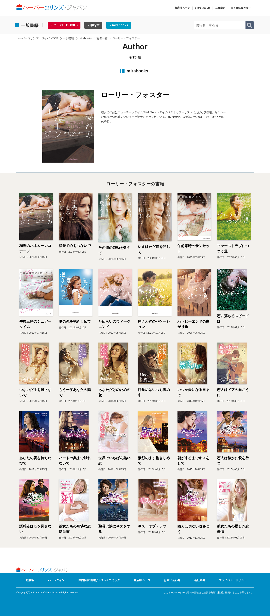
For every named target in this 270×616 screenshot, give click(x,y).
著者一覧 (102, 38)
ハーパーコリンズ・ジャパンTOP (37, 38)
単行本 (95, 25)
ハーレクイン (56, 580)
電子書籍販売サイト (242, 8)
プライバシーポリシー (233, 580)
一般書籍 (68, 38)
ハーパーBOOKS (65, 25)
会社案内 (220, 8)
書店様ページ (182, 7)
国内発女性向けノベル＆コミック (99, 580)
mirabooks (120, 25)
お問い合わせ (202, 8)
